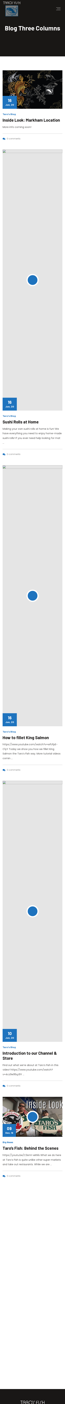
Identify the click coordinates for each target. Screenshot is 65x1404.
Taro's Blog (9, 114)
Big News (8, 1142)
